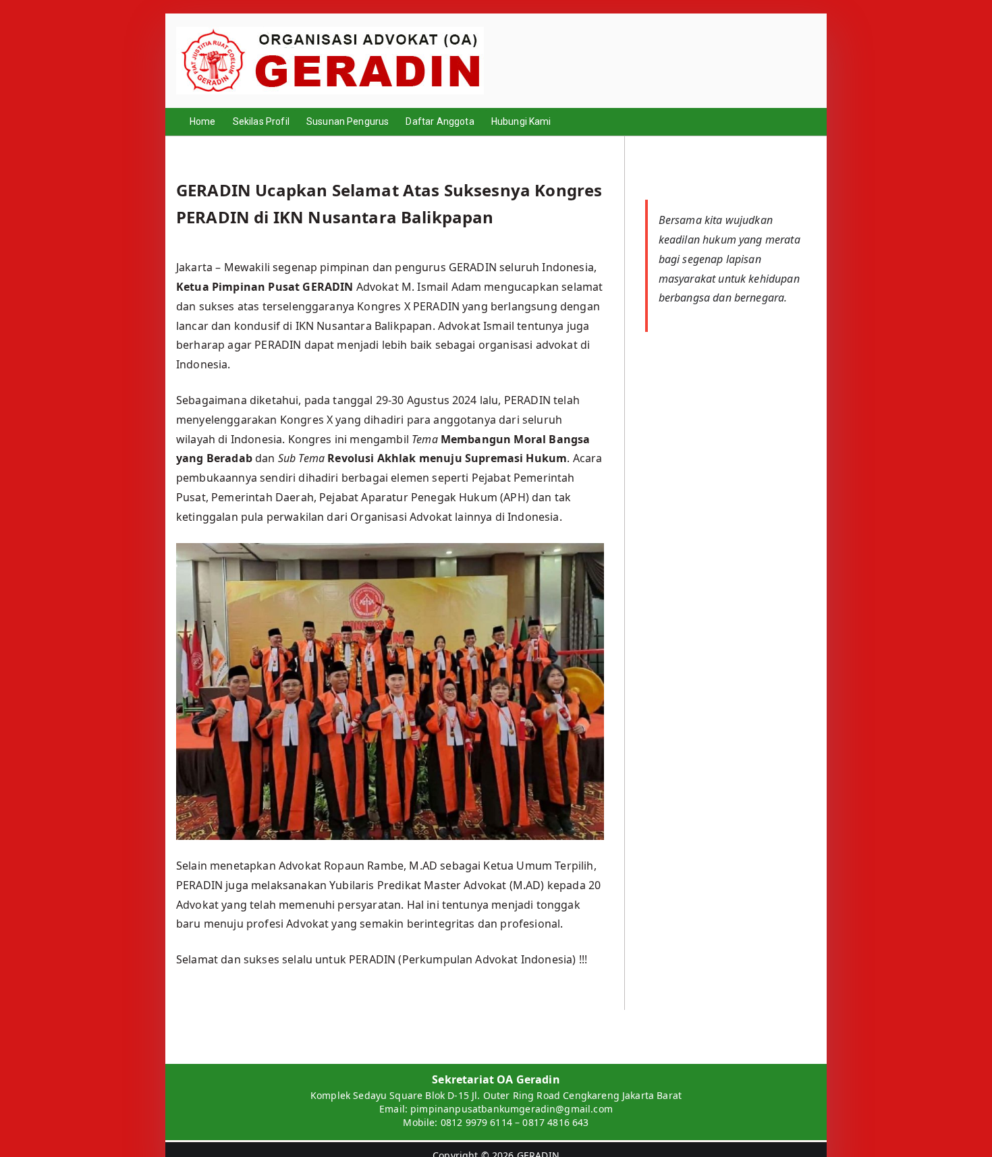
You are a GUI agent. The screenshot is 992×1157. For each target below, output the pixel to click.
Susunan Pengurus (347, 121)
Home (203, 121)
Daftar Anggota (440, 121)
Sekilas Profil (261, 121)
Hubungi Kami (521, 121)
